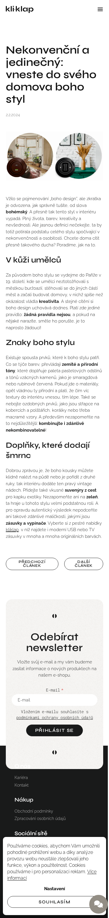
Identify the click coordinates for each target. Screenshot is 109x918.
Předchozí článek (32, 564)
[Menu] (100, 9)
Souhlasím (54, 902)
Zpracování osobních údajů (40, 818)
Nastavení (54, 888)
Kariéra (21, 777)
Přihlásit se (54, 730)
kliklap (12, 529)
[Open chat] (98, 904)
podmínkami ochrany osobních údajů (54, 717)
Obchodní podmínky (34, 811)
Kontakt (21, 785)
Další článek (84, 564)
